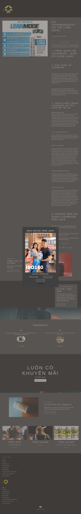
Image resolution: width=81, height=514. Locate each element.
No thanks (40, 283)
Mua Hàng (40, 280)
